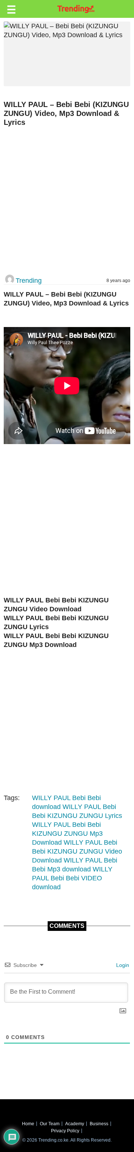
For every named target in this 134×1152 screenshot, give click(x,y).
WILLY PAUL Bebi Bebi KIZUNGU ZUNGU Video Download (77, 851)
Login (122, 965)
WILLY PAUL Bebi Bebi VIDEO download (72, 878)
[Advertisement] (67, 201)
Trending (29, 280)
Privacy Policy (65, 1130)
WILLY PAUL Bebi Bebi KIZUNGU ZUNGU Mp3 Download (67, 833)
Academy (74, 1123)
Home (28, 1123)
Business (99, 1123)
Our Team (50, 1123)
